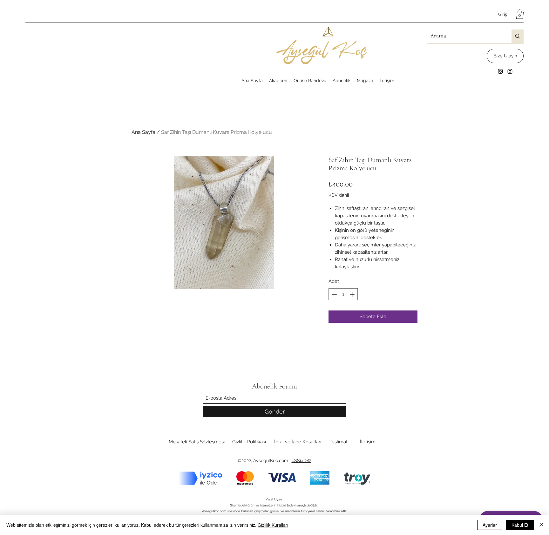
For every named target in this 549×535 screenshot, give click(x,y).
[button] (520, 14)
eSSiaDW (301, 460)
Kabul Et (520, 525)
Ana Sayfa (143, 132)
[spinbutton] (343, 294)
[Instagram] (500, 71)
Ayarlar (490, 525)
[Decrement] (333, 294)
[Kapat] (541, 525)
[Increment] (353, 294)
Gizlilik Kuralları (273, 525)
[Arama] (518, 36)
